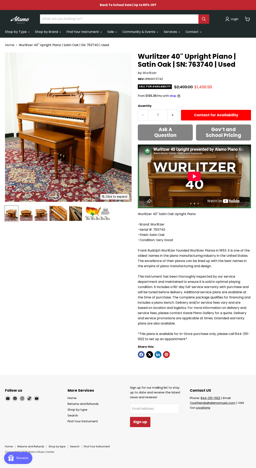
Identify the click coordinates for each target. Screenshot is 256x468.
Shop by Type (16, 31)
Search (73, 415)
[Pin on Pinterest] (166, 354)
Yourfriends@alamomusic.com (212, 403)
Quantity (145, 105)
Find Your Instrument (83, 31)
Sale (111, 31)
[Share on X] (149, 354)
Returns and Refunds (83, 404)
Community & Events (139, 31)
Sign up (140, 421)
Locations (203, 407)
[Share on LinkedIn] (158, 354)
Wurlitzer (150, 73)
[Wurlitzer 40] (11, 213)
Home (9, 45)
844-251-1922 (210, 398)
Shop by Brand (47, 31)
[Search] (203, 19)
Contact (192, 31)
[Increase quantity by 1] (173, 114)
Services (171, 31)
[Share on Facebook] (141, 354)
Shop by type (77, 409)
